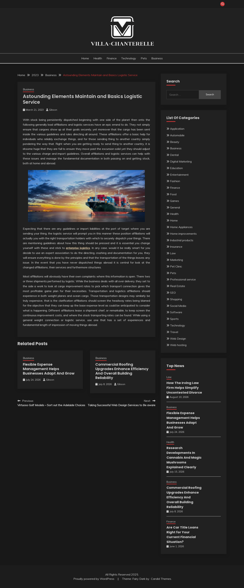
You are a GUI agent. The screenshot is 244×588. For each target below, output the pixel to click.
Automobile (177, 135)
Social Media (178, 306)
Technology (128, 58)
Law (173, 253)
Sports (174, 319)
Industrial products (181, 240)
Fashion (175, 181)
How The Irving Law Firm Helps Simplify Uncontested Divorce (184, 388)
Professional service (183, 279)
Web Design (178, 338)
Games (174, 201)
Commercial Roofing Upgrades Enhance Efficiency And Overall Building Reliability (121, 371)
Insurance (176, 246)
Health (97, 58)
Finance (112, 58)
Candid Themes (161, 579)
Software (176, 312)
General (175, 207)
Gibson (53, 109)
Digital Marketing (181, 161)
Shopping (176, 299)
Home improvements (183, 233)
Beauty (174, 142)
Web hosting (178, 345)
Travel (174, 332)
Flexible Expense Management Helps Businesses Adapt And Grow (48, 369)
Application (177, 128)
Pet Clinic (176, 266)
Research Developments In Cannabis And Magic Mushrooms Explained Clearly (183, 457)
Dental (174, 155)
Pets (144, 58)
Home (85, 58)
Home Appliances (181, 227)
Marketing (176, 260)
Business (157, 58)
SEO (173, 292)
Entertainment (179, 174)
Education (176, 168)
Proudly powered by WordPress (94, 579)
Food (173, 194)
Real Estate (177, 286)
